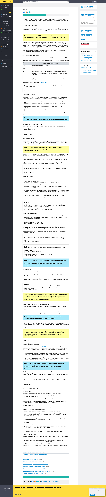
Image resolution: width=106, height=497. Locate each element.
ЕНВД (45, 346)
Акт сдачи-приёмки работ (86, 72)
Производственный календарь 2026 (88, 58)
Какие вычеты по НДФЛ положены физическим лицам (35, 454)
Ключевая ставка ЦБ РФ (86, 60)
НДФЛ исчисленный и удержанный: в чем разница (34, 466)
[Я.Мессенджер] (29, 12)
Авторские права (57, 487)
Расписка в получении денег (87, 67)
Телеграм (16, 494)
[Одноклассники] (26, 12)
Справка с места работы (86, 68)
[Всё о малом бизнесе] (6, 1)
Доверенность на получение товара (88, 70)
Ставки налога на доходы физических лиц (32, 461)
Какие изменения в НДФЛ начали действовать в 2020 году (36, 464)
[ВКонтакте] (23, 12)
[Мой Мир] (27, 12)
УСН (43, 346)
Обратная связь (30, 487)
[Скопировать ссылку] (31, 12)
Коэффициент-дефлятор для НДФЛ (31, 459)
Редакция (23, 487)
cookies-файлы (98, 489)
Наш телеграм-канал (88, 6)
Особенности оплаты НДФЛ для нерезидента (33, 473)
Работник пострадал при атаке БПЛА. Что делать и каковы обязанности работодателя (87, 34)
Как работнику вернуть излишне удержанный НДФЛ (34, 468)
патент (48, 346)
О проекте (17, 487)
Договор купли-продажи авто (87, 73)
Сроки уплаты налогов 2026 (86, 57)
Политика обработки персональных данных (24, 489)
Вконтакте (18, 494)
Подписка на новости (39, 487)
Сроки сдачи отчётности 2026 (87, 55)
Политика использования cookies (42, 489)
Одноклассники (20, 494)
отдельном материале (44, 82)
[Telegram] (24, 12)
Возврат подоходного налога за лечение (32, 452)
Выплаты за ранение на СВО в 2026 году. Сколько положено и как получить (88, 38)
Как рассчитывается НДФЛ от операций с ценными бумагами (36, 471)
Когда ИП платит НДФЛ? (28, 456)
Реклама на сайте (49, 487)
